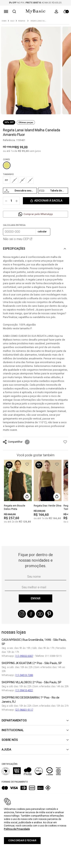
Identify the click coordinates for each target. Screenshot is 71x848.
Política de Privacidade (17, 828)
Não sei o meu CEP (16, 239)
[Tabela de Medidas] (53, 191)
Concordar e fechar (22, 840)
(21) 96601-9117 (24, 709)
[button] (6, 11)
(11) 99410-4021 (24, 690)
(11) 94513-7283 (24, 675)
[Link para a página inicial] (4, 21)
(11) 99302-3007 (24, 656)
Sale (12, 21)
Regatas (21, 21)
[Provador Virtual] (20, 191)
